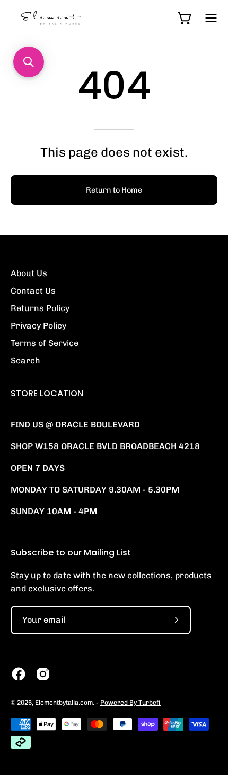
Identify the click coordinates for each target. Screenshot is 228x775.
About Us (29, 273)
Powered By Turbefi (130, 702)
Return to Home (114, 190)
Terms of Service (44, 343)
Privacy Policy (38, 326)
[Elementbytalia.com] (69, 18)
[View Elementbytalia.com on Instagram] (43, 674)
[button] (28, 62)
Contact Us (33, 291)
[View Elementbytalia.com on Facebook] (19, 674)
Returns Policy (40, 308)
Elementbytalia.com (64, 702)
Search (25, 360)
